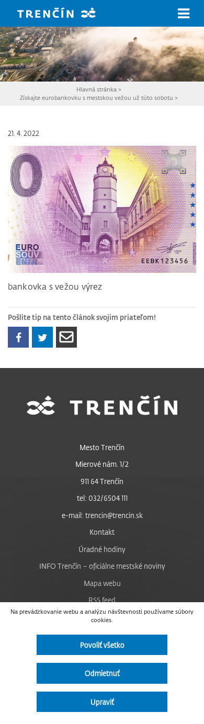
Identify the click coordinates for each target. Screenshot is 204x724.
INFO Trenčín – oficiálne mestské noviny (102, 565)
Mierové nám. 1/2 (102, 463)
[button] (183, 13)
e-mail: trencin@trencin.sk (102, 515)
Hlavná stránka (96, 89)
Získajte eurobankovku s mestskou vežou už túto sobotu (96, 97)
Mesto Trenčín (102, 447)
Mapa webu (102, 583)
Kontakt (102, 531)
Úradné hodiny (102, 549)
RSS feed (102, 599)
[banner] (64, 13)
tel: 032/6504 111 (102, 497)
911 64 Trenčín (102, 481)
